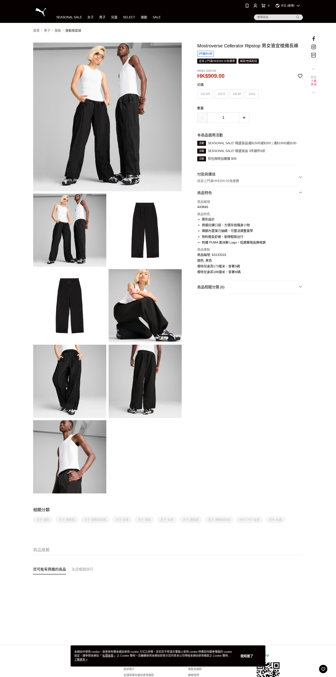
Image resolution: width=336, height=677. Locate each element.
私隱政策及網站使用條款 (139, 675)
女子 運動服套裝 (95, 519)
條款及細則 (195, 669)
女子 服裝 (43, 519)
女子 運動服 (67, 519)
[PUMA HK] (40, 12)
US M (237, 94)
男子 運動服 (191, 519)
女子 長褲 (122, 519)
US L (252, 94)
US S (221, 94)
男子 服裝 (144, 519)
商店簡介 (129, 669)
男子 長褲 (166, 519)
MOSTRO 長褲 (249, 519)
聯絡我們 (193, 675)
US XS (205, 94)
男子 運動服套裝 (219, 519)
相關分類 (41, 510)
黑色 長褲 (275, 519)
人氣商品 (314, 82)
